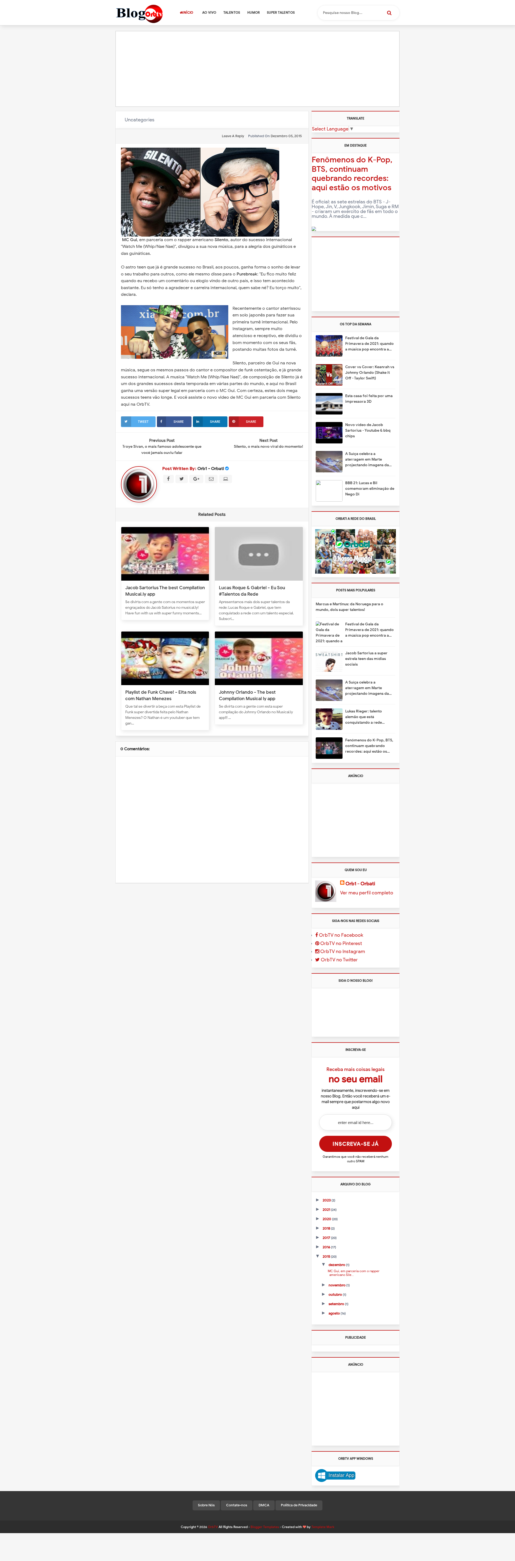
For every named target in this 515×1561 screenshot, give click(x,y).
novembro (337, 1285)
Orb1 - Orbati (210, 468)
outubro (336, 1294)
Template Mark (322, 1527)
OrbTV (213, 1527)
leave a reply (233, 136)
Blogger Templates (265, 1527)
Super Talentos (281, 12)
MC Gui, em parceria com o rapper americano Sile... (352, 1273)
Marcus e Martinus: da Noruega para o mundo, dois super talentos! (349, 607)
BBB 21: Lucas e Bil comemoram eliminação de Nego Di (369, 488)
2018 (327, 1228)
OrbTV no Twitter (339, 960)
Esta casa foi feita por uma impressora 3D (369, 399)
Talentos (231, 12)
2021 (327, 1209)
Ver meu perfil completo (366, 893)
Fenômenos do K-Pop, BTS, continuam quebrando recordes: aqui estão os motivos (352, 173)
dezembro (337, 1265)
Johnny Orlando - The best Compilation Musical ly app (247, 695)
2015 (327, 1256)
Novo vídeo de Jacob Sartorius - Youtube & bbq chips (368, 430)
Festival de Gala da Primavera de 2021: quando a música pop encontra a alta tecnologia (369, 344)
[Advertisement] (257, 68)
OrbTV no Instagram (342, 951)
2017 (327, 1237)
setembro (337, 1304)
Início (188, 12)
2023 (327, 1200)
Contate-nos (236, 1505)
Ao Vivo (209, 12)
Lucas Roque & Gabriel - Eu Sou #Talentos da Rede (252, 590)
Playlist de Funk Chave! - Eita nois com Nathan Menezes (160, 695)
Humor (253, 12)
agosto (335, 1313)
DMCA (264, 1505)
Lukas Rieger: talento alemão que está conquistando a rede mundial (363, 717)
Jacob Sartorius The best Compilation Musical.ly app (165, 590)
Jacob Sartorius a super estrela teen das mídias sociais (366, 659)
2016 (327, 1247)
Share (179, 422)
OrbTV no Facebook (340, 935)
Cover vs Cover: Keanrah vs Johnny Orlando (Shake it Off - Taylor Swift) (369, 372)
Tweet (143, 422)
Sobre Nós (206, 1505)
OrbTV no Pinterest (340, 943)
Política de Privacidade (299, 1505)
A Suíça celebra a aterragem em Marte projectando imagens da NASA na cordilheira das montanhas (367, 459)
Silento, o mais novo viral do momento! (268, 446)
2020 (327, 1219)
